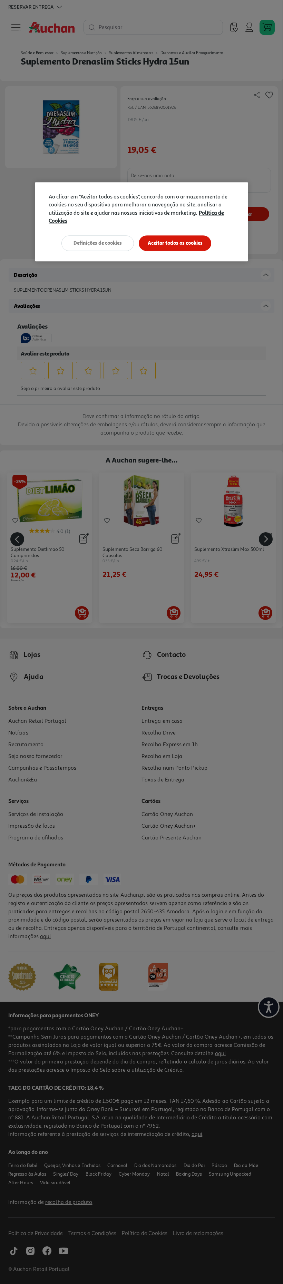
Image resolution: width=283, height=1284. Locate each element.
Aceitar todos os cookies (175, 243)
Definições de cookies (98, 243)
